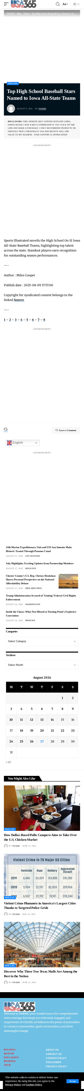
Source (19, 300)
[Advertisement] (42, 190)
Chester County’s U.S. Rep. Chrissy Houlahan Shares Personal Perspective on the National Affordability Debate (30, 579)
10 (11, 720)
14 (52, 720)
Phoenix (30, 620)
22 (62, 730)
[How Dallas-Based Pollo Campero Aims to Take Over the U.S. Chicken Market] (42, 808)
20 (42, 730)
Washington (32, 604)
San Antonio (32, 556)
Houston (30, 568)
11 (21, 720)
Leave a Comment (67, 430)
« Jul (8, 762)
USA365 (42, 109)
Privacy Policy (13, 1084)
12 (31, 720)
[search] (58, 4)
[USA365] (24, 4)
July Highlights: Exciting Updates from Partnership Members (40, 563)
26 (31, 741)
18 (21, 730)
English (17, 442)
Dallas (12, 83)
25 (21, 741)
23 (73, 730)
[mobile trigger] (7, 4)
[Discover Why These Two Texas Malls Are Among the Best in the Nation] (42, 944)
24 (11, 741)
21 (52, 730)
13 (42, 720)
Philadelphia (33, 588)
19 (31, 730)
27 (42, 741)
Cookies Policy (34, 1084)
